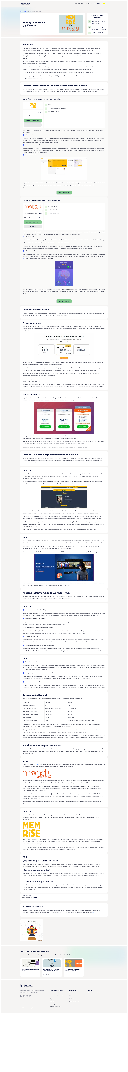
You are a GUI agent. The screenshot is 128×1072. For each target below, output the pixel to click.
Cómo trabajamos (74, 1002)
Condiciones (91, 996)
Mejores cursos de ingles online (58, 993)
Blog (98, 3)
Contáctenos (72, 999)
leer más (24, 975)
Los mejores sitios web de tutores (58, 996)
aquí (93, 912)
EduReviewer (23, 11)
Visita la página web (32, 120)
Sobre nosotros (73, 996)
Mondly (36, 764)
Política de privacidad (93, 993)
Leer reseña (32, 125)
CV (93, 3)
